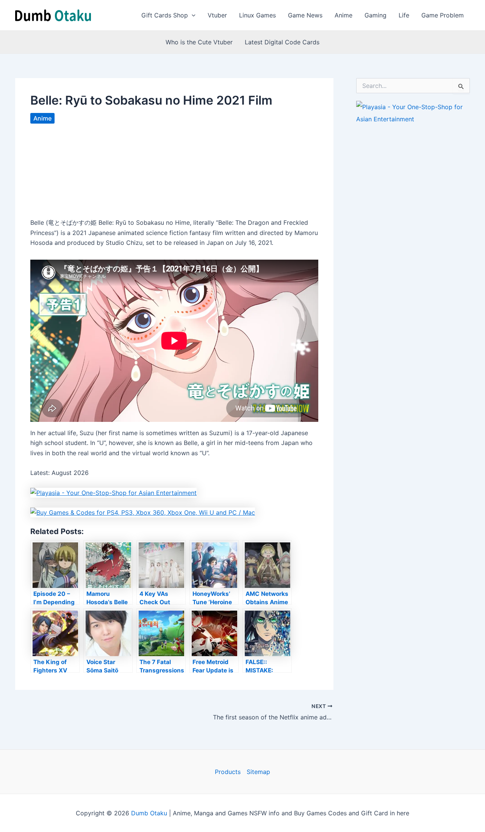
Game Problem (442, 15)
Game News (305, 15)
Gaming (375, 15)
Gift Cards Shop (164, 15)
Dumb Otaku (149, 813)
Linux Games (257, 15)
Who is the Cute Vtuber (199, 42)
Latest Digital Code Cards (282, 42)
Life (404, 15)
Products (228, 772)
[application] (192, 15)
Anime (343, 15)
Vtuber (217, 15)
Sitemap (258, 772)
